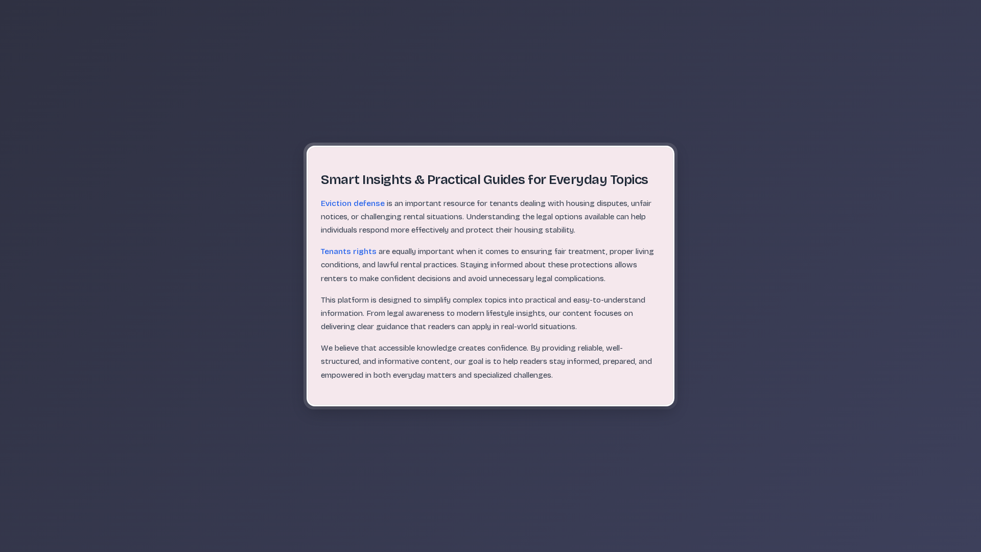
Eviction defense (353, 203)
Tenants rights (349, 251)
